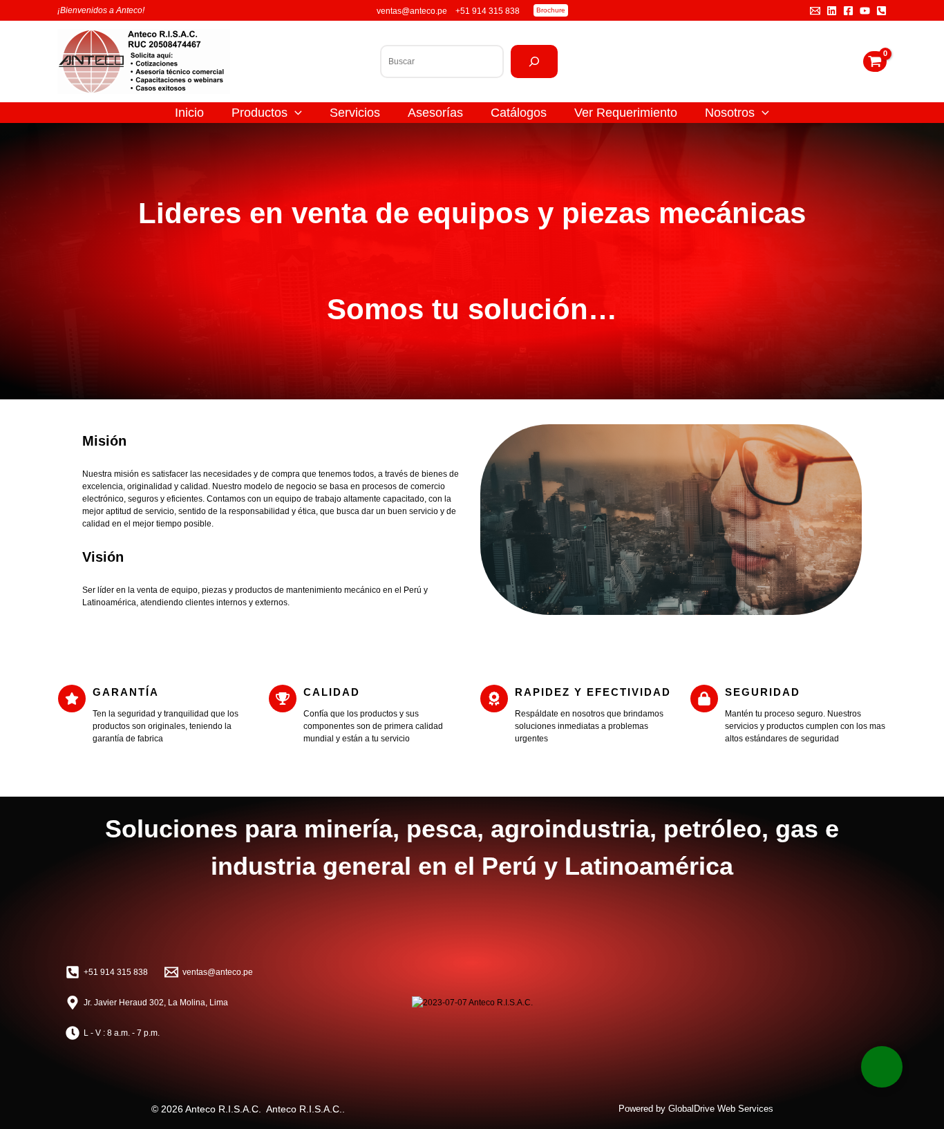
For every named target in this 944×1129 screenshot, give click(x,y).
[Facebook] (848, 11)
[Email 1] (815, 11)
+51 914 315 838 (487, 11)
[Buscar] (534, 61)
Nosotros (730, 113)
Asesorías (435, 113)
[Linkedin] (832, 11)
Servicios (355, 113)
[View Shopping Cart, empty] (875, 61)
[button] (551, 10)
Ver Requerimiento (625, 113)
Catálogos (519, 113)
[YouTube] (865, 11)
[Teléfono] (881, 11)
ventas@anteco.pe (413, 11)
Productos (259, 113)
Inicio (189, 113)
